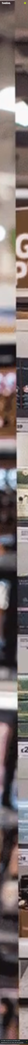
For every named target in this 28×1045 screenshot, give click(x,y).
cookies (21, 1042)
